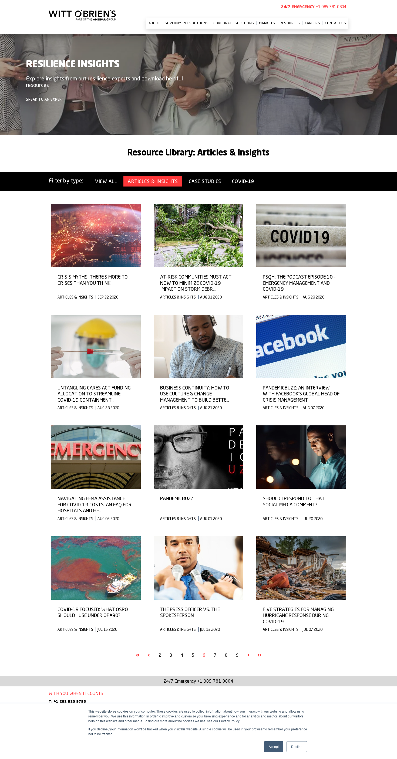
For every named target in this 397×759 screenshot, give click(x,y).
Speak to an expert (45, 99)
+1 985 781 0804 (331, 6)
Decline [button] (296, 746)
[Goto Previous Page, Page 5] (148, 655)
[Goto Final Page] (259, 655)
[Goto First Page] (137, 655)
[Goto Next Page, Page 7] (248, 655)
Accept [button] (274, 746)
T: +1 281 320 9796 (67, 702)
